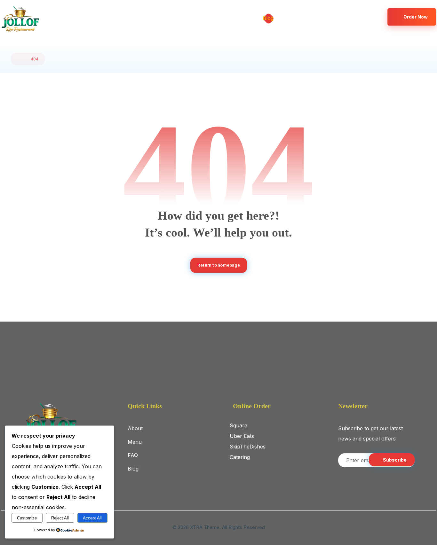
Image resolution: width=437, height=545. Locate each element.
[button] (353, 16)
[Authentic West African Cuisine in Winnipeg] (20, 19)
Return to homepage (218, 265)
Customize (27, 518)
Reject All (60, 518)
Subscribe (395, 460)
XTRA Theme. (205, 527)
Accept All (92, 518)
